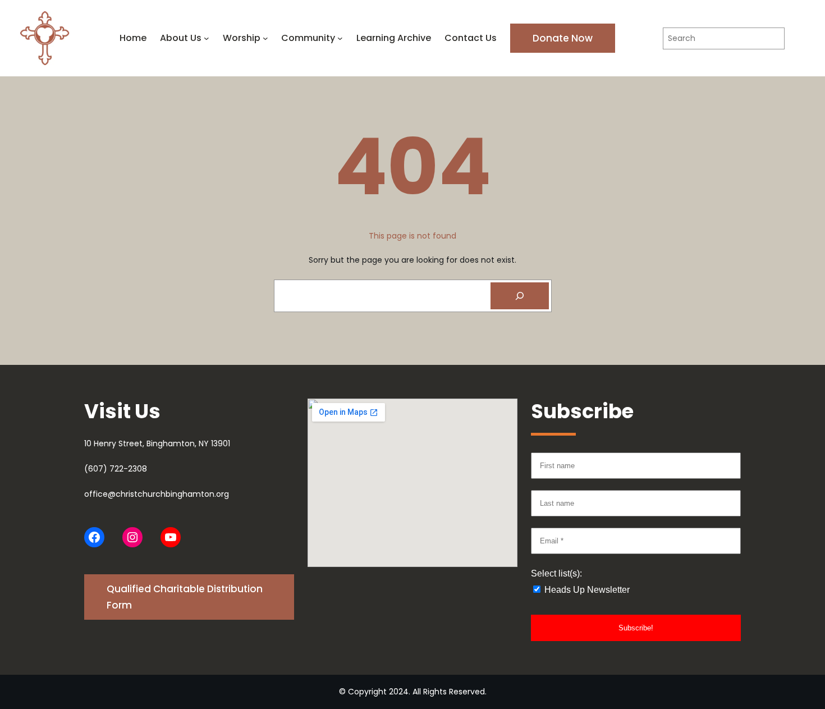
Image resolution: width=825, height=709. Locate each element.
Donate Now (563, 38)
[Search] (520, 295)
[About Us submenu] (206, 38)
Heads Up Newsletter (586, 589)
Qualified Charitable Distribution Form (185, 597)
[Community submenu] (340, 38)
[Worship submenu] (265, 38)
